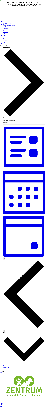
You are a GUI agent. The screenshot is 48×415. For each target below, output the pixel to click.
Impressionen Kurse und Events (6, 34)
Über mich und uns (3, 35)
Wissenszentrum (3, 37)
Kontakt (4, 42)
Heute (3, 329)
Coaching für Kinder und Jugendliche (7, 23)
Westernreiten (4, 29)
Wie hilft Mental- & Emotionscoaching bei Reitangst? (9, 25)
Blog (3, 38)
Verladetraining (4, 30)
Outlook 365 (4, 365)
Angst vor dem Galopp (6, 26)
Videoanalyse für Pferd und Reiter (6, 31)
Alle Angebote (4, 33)
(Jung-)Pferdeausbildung (5, 28)
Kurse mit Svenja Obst (5, 32)
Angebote (47, 410)
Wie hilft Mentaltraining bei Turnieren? (7, 27)
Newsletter (1, 406)
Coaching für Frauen (5, 22)
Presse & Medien (3, 43)
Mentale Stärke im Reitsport (4, 24)
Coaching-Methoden (5, 40)
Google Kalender (4, 364)
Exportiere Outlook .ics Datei (6, 367)
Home (2, 21)
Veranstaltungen (46, 411)
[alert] (24, 118)
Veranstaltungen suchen (24, 124)
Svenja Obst (4, 36)
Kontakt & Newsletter (3, 41)
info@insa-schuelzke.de (2, 372)
